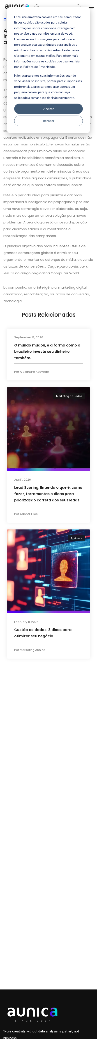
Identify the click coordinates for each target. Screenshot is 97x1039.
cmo (32, 287)
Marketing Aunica (32, 650)
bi (4, 287)
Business (76, 538)
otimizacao (13, 294)
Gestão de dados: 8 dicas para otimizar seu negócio (43, 632)
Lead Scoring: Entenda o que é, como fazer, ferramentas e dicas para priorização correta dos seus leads (48, 494)
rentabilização (36, 294)
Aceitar (48, 109)
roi (52, 294)
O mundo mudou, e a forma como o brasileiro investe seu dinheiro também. (47, 351)
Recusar (48, 121)
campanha (17, 287)
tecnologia (12, 301)
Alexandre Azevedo (34, 371)
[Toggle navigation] (91, 7)
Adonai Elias (29, 514)
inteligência (47, 287)
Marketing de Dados (69, 396)
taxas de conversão (72, 294)
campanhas (46, 235)
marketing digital (72, 287)
